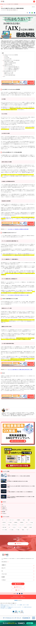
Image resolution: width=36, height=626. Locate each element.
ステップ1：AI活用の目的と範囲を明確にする (11, 66)
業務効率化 (21, 522)
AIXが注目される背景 (7, 58)
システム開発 (11, 529)
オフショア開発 (5, 529)
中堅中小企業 (4, 527)
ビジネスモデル (15, 524)
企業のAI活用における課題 (8, 61)
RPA (27, 522)
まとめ (4, 76)
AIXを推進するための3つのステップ (9, 65)
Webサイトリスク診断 (25, 604)
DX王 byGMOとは (4, 561)
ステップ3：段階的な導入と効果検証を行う (11, 69)
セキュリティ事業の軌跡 (8, 608)
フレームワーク (22, 524)
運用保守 (31, 527)
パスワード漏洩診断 (19, 604)
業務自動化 (15, 522)
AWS (27, 529)
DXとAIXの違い (6, 57)
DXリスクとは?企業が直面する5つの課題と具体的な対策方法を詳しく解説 (20, 369)
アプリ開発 (17, 529)
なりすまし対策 (2, 608)
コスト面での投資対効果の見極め (9, 75)
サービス (20, 527)
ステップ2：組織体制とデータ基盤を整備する (11, 68)
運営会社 (22, 596)
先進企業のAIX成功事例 (8, 64)
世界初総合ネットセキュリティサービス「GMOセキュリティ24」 (8, 604)
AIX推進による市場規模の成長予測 (10, 62)
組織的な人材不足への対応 (8, 73)
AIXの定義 (6, 56)
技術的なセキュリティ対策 (8, 72)
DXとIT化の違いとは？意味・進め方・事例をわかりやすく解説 (18, 295)
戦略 (9, 524)
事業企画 (25, 527)
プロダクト (14, 527)
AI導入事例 (4, 522)
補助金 (23, 529)
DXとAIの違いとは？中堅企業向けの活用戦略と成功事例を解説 (18, 229)
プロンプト (4, 524)
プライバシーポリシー (16, 596)
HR (9, 527)
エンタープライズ (29, 524)
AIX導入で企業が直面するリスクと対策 (9, 71)
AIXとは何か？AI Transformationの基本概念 (10, 54)
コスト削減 (9, 522)
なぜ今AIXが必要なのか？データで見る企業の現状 (11, 60)
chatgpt (32, 522)
